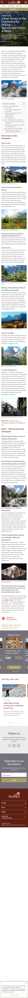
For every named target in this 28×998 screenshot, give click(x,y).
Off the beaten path (6, 37)
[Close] (26, 983)
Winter (15, 37)
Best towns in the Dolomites (10, 106)
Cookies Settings (14, 995)
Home (4, 6)
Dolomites (4, 35)
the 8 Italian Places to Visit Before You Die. (13, 244)
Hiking (10, 35)
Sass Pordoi (8, 108)
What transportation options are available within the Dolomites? (13, 130)
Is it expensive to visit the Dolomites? (14, 128)
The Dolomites (5, 441)
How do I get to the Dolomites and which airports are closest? (15, 125)
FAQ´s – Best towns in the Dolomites (12, 120)
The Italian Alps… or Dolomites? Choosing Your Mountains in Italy (13, 423)
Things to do (6, 15)
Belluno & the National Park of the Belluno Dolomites (14, 113)
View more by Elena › (11, 619)
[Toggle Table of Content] (23, 104)
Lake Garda (17, 35)
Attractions (19, 6)
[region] (14, 989)
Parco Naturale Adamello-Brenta (13, 109)
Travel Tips (11, 6)
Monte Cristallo (9, 116)
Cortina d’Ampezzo (10, 118)
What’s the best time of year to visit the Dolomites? (15, 122)
